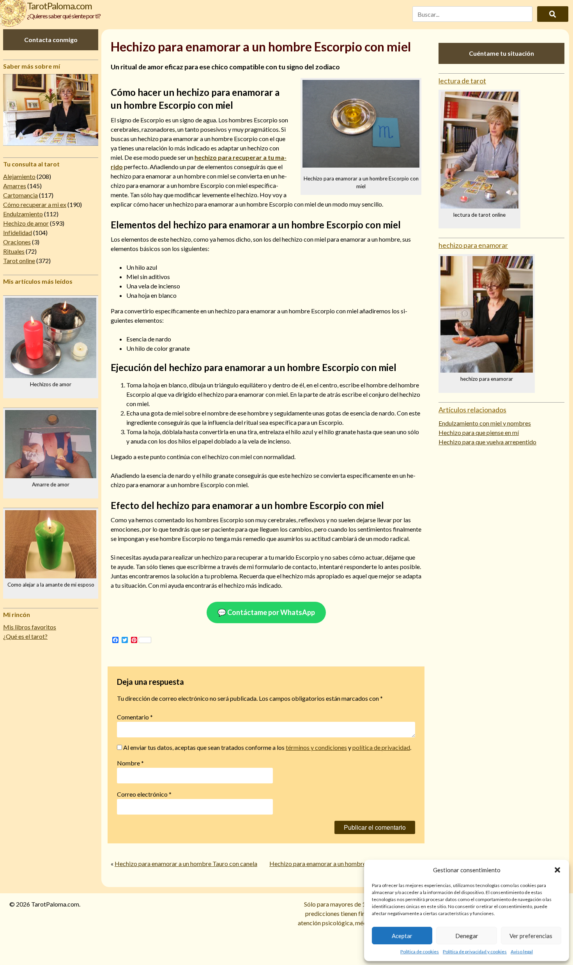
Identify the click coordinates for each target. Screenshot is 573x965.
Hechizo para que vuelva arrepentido (487, 441)
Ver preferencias (530, 935)
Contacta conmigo (51, 39)
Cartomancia (20, 195)
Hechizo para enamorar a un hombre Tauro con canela (186, 863)
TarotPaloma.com (59, 5)
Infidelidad (17, 232)
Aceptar (402, 935)
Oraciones (17, 242)
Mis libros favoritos (29, 627)
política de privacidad (381, 747)
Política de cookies (419, 951)
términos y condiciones (316, 747)
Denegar (466, 935)
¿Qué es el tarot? (25, 636)
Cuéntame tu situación (501, 53)
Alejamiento (19, 176)
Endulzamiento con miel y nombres (485, 423)
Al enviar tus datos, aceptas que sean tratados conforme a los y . (266, 747)
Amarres (14, 185)
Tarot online (19, 260)
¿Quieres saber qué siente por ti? (64, 15)
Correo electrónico (144, 794)
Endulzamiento (23, 213)
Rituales (14, 251)
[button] (557, 870)
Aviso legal (522, 951)
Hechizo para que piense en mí (479, 432)
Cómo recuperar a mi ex (34, 204)
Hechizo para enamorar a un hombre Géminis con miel (340, 863)
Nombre (130, 763)
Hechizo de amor (26, 223)
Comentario (135, 717)
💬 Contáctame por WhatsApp (266, 612)
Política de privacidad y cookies (475, 951)
